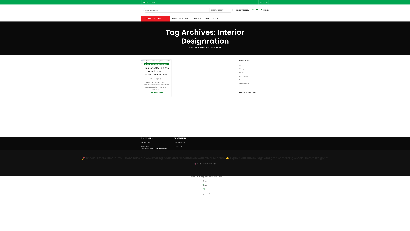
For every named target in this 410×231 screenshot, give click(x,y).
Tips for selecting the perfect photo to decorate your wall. (156, 71)
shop (159, 79)
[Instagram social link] (248, 2)
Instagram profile (179, 142)
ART (240, 65)
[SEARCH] (230, 10)
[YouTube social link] (250, 2)
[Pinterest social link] (253, 2)
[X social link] (245, 2)
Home (191, 47)
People (241, 72)
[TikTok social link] (256, 2)
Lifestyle (148, 64)
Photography (156, 64)
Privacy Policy (145, 142)
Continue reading (156, 93)
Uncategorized (244, 83)
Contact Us (145, 146)
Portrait (164, 64)
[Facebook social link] (242, 2)
